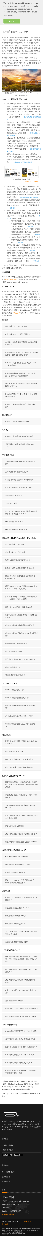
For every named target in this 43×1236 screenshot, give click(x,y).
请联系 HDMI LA (8, 1214)
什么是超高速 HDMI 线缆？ (15, 544)
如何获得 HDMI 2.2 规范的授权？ (17, 334)
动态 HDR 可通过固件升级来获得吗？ (19, 767)
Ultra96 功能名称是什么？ (15, 690)
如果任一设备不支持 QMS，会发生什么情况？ (20, 991)
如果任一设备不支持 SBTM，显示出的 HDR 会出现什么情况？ (21, 816)
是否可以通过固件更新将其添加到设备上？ (21, 834)
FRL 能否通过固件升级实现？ (16, 529)
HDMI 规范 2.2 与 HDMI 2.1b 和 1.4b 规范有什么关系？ (21, 395)
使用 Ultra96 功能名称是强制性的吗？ (19, 716)
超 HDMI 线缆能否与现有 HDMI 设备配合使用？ (21, 634)
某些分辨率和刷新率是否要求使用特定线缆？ (20, 462)
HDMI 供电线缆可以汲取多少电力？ (18, 1063)
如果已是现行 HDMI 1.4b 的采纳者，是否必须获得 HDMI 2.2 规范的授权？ (21, 353)
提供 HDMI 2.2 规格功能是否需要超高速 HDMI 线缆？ (20, 577)
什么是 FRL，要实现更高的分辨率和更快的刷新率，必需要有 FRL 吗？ (21, 512)
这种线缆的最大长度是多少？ (16, 643)
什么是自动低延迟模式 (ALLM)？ (17, 908)
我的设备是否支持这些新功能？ (17, 942)
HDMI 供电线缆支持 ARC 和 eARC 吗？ (20, 1055)
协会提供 (16, 313)
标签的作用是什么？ (12, 667)
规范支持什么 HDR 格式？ (15, 751)
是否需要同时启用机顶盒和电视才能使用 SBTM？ (20, 806)
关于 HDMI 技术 (8, 1172)
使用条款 (5, 1224)
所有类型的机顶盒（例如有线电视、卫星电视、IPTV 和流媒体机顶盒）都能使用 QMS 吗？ (21, 959)
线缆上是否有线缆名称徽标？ (16, 675)
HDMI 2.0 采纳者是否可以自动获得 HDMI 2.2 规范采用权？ (20, 364)
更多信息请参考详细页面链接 (22, 162)
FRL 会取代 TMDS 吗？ (14, 521)
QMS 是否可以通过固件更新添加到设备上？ (21, 1008)
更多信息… (13, 208)
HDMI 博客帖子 (7, 1150)
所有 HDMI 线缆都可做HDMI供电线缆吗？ (21, 1047)
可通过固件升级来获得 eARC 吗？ (17, 864)
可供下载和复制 (11, 279)
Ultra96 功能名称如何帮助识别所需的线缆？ (20, 706)
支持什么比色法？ (12, 503)
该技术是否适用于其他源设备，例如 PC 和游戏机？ (21, 796)
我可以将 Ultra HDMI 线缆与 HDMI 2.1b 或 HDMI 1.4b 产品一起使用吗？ (21, 587)
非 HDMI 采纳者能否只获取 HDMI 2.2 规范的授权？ (21, 343)
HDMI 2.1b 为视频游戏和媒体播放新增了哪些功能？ (21, 898)
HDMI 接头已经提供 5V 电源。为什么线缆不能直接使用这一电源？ (21, 1071)
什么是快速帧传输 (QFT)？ (15, 923)
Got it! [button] (11, 21)
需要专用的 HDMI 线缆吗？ (15, 826)
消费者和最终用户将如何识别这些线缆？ (20, 659)
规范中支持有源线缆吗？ (14, 651)
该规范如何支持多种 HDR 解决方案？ (19, 759)
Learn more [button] (8, 15)
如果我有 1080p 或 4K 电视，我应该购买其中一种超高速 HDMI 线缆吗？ (21, 597)
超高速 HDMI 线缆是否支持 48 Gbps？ (19, 568)
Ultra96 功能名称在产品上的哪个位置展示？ (20, 725)
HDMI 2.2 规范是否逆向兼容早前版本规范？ (20, 405)
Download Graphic (31, 181)
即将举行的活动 (7, 1145)
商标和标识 (6, 1181)
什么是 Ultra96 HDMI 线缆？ (16, 552)
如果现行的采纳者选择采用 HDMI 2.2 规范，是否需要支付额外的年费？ (20, 374)
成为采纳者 (6, 1177)
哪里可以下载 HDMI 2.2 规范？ (17, 326)
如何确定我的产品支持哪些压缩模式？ (19, 487)
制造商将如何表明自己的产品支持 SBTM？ (21, 842)
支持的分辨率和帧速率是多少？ (17, 472)
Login (14, 1224)
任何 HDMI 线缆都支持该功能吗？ (18, 856)
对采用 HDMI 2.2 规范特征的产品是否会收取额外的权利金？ (21, 384)
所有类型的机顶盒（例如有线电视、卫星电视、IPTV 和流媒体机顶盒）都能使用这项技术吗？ (21, 784)
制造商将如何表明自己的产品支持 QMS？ (20, 1016)
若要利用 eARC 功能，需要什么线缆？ (19, 607)
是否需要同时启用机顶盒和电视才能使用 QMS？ (20, 981)
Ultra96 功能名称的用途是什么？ (17, 698)
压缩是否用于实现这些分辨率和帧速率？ (20, 480)
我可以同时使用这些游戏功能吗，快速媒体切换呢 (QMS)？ (21, 932)
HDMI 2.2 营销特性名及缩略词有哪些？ (20, 436)
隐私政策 (27, 1221)
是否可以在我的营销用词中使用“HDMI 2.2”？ (19, 445)
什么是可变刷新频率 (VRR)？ (16, 915)
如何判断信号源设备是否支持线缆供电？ (20, 1039)
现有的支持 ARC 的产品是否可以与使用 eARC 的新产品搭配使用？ (20, 881)
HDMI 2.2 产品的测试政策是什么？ (18, 421)
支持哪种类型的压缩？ (13, 495)
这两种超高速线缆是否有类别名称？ (18, 560)
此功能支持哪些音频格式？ (15, 872)
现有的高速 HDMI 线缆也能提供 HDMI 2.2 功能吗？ (21, 616)
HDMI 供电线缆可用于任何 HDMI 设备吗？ (21, 1031)
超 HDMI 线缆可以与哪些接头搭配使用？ (20, 625)
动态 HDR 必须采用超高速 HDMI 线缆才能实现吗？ (21, 742)
